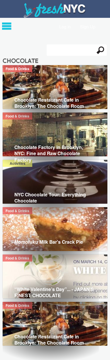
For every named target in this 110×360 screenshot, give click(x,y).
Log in (65, 26)
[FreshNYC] (55, 16)
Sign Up (87, 26)
